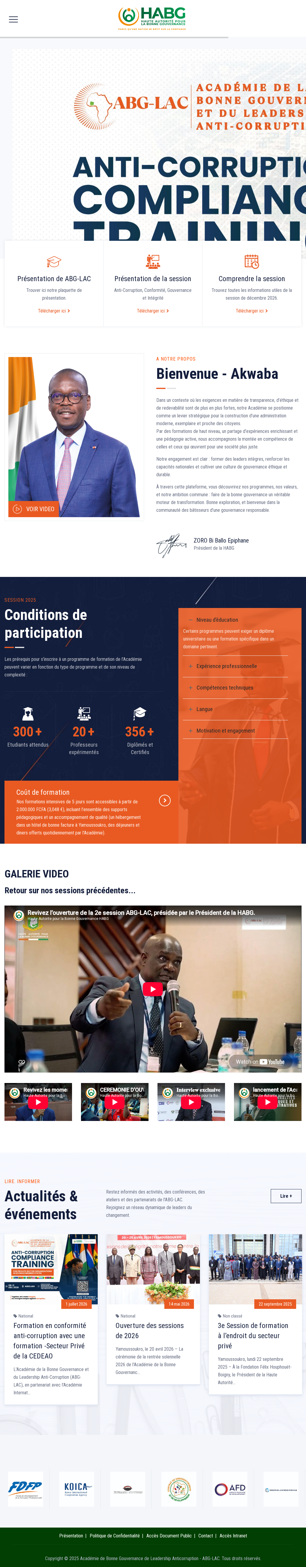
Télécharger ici (52, 311)
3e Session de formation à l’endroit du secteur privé (253, 1335)
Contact (205, 1536)
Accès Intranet (233, 1536)
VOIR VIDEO (40, 509)
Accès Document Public (169, 1536)
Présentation (71, 1536)
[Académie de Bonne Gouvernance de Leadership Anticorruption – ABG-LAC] (152, 18)
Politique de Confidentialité (115, 1536)
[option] (51, 1322)
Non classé (232, 1316)
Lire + (286, 1196)
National (26, 1316)
